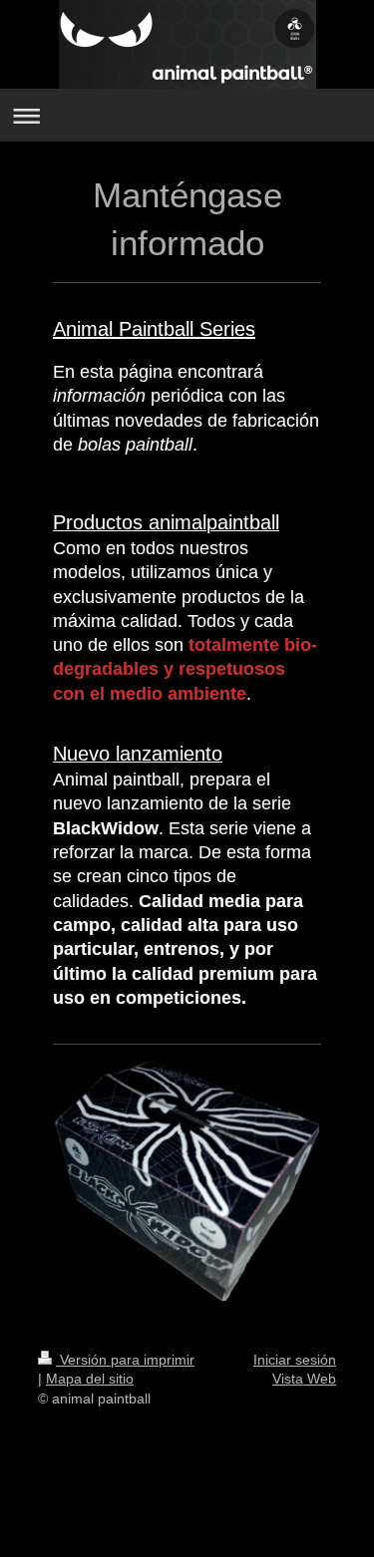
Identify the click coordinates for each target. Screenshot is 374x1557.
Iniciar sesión (294, 1360)
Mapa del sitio (90, 1379)
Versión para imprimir (125, 1360)
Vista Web (304, 1379)
